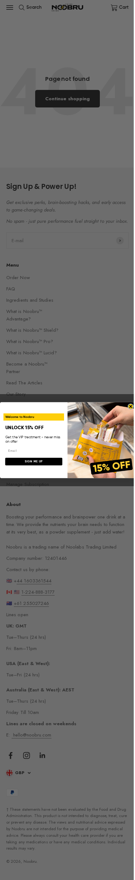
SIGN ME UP (34, 461)
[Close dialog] (130, 406)
